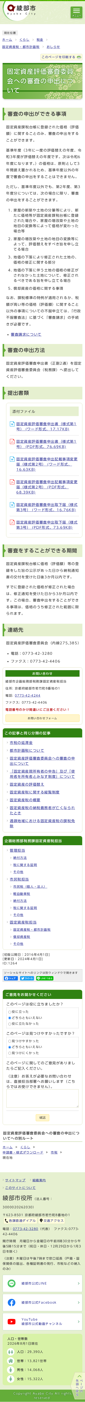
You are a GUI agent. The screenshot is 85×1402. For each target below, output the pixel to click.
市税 (54, 1152)
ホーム (7, 39)
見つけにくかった (25, 1053)
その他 (18, 871)
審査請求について (26, 334)
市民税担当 (19, 879)
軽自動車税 (21, 893)
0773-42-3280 (25, 1228)
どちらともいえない (27, 1017)
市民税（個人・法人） (30, 886)
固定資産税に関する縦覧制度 (35, 792)
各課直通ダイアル (22, 1220)
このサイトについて (20, 1187)
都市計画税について (27, 750)
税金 (40, 39)
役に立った (20, 1011)
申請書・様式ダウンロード (23, 1152)
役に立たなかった (25, 1023)
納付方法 (20, 857)
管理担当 (17, 850)
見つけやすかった (25, 1041)
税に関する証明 (25, 864)
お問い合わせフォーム (42, 718)
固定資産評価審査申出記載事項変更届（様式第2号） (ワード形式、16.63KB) (47, 464)
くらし (24, 39)
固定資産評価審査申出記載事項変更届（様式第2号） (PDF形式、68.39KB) (47, 487)
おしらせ (53, 46)
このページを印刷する (59, 57)
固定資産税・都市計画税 (21, 46)
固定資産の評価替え (27, 784)
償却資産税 (21, 936)
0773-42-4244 (27, 695)
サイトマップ (15, 1180)
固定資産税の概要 (25, 800)
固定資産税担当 (23, 922)
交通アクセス (54, 1220)
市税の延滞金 (21, 742)
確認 (42, 1117)
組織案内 (39, 1180)
